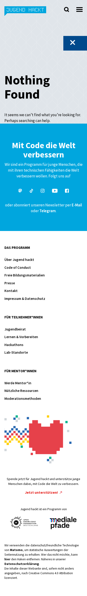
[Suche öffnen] (66, 9)
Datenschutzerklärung (21, 564)
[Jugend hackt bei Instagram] (43, 191)
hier (7, 559)
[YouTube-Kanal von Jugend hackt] (55, 191)
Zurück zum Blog (72, 42)
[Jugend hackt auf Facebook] (67, 191)
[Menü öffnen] (79, 8)
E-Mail (77, 205)
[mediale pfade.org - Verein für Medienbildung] (63, 523)
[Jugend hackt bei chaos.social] (20, 191)
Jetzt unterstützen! (42, 492)
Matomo (16, 550)
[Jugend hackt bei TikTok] (31, 191)
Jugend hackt (25, 13)
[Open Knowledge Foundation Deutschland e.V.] (24, 523)
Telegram (47, 210)
